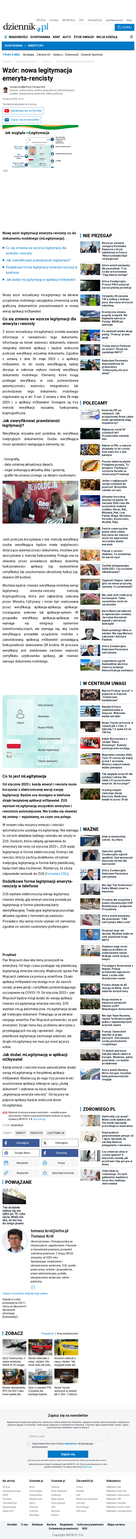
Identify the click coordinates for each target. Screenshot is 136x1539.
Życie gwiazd (58, 1503)
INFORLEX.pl (68, 20)
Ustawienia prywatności (63, 1528)
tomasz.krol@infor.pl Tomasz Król (42, 90)
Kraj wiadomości (67, 1333)
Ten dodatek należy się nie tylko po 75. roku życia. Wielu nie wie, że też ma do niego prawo (13, 1215)
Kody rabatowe (59, 1491)
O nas (24, 1524)
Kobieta (55, 1487)
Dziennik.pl (36, 1480)
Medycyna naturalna (87, 1499)
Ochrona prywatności (90, 1524)
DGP (81, 20)
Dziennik (6, 61)
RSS (84, 1528)
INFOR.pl (41, 20)
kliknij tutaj (87, 1467)
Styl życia (81, 1511)
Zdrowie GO (43, 54)
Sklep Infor (8, 1511)
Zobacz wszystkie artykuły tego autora (24, 1293)
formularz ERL (56, 874)
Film (53, 1507)
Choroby (80, 1503)
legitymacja (55, 1133)
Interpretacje (9, 1507)
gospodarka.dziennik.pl (26, 61)
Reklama (37, 1524)
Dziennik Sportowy (92, 54)
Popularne (47, 1333)
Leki (78, 1495)
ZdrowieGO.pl (95, 20)
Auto (31, 1487)
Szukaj (127, 27)
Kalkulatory (113, 1480)
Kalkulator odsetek (116, 1503)
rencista (36, 1133)
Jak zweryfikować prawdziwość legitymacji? (38, 260)
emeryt (21, 1133)
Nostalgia (28, 54)
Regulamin (66, 1524)
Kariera (51, 1524)
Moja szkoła (57, 1499)
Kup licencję (39, 1119)
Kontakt (12, 1524)
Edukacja (56, 1495)
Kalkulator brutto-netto (118, 1507)
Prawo (79, 1487)
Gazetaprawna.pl (12, 1491)
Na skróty (9, 1480)
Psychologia (82, 1507)
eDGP (5, 1495)
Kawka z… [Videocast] (65, 54)
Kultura (55, 1515)
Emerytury (35, 45)
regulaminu (70, 1443)
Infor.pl (6, 1487)
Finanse (80, 1491)
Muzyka (55, 1511)
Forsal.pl (7, 1499)
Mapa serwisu (116, 1524)
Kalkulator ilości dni (116, 1491)
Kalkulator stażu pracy (118, 1495)
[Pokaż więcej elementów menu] (131, 37)
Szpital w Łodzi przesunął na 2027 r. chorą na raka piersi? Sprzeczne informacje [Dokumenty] (14, 1308)
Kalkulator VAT (114, 1499)
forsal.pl (54, 20)
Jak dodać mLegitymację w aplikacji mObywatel (40, 280)
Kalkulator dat (113, 1487)
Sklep (129, 20)
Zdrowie (33, 1507)
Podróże (33, 1511)
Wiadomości (35, 1499)
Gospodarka (14, 45)
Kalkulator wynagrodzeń (119, 1511)
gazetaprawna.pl (114, 20)
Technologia (35, 1491)
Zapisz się (68, 1454)
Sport (32, 1503)
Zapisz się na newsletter (25, 119)
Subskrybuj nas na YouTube (26, 110)
